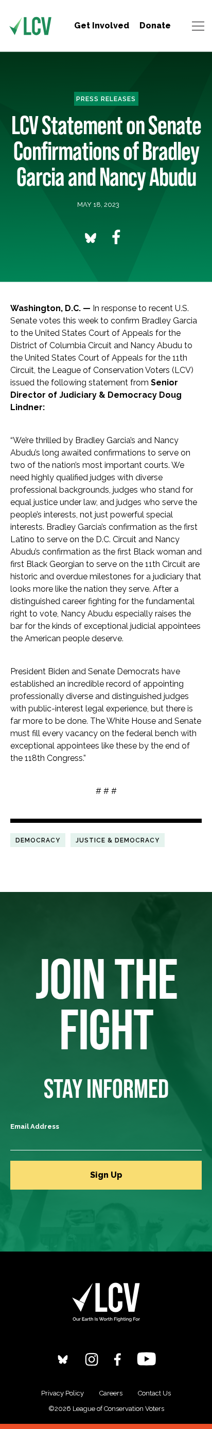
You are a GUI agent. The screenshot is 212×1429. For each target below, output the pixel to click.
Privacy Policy (62, 1393)
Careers (110, 1393)
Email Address (34, 1126)
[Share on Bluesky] (90, 237)
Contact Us (154, 1393)
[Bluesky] (62, 1359)
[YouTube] (146, 1358)
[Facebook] (117, 1359)
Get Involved (101, 25)
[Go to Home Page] (30, 25)
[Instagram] (91, 1359)
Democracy (37, 839)
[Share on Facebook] (116, 237)
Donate (155, 25)
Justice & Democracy (118, 839)
